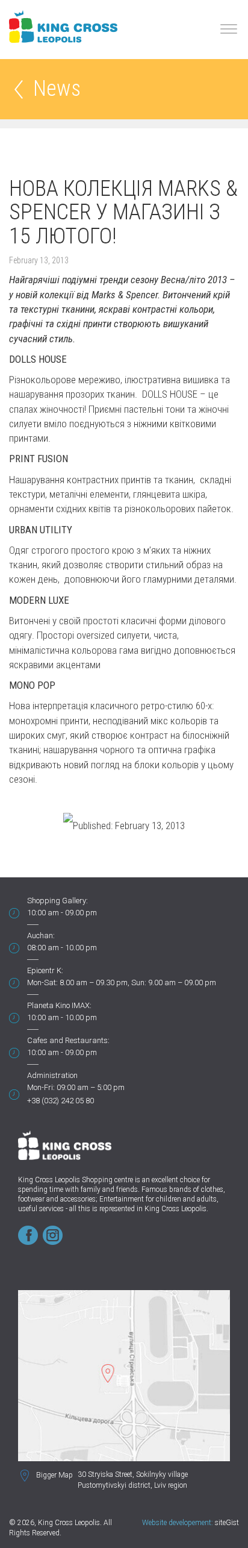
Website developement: (177, 1522)
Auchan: (41, 935)
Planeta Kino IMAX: (59, 1005)
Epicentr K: (45, 970)
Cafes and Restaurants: (68, 1040)
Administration (52, 1075)
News (57, 89)
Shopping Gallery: (57, 900)
